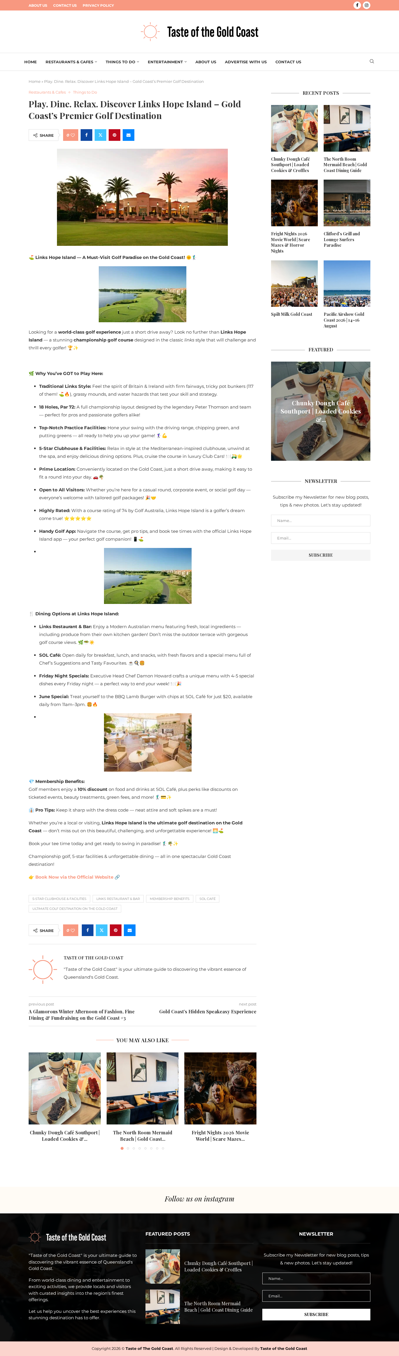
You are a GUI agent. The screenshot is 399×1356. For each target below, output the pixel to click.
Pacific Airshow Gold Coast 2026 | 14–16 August (344, 319)
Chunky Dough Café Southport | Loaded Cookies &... (65, 1135)
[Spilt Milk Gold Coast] (294, 283)
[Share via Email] (128, 135)
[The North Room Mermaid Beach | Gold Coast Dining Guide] (143, 1088)
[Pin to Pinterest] (114, 135)
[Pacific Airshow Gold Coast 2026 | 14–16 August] (347, 283)
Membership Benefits (170, 899)
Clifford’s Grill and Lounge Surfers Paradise (342, 239)
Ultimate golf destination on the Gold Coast (74, 909)
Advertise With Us (246, 61)
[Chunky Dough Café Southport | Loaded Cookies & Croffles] (65, 1088)
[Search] (372, 61)
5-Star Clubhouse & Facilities (59, 899)
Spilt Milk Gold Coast (291, 314)
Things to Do (120, 61)
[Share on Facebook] (86, 135)
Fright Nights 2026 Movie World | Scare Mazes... (220, 1135)
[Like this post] (73, 135)
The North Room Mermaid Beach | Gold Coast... (142, 1135)
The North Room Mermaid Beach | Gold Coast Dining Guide (345, 164)
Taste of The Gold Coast (149, 1348)
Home (30, 61)
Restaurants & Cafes (69, 61)
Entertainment (165, 61)
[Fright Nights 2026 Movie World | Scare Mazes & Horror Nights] (220, 1088)
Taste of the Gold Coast (93, 958)
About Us (38, 5)
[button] (36, 1101)
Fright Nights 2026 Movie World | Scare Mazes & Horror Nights (290, 242)
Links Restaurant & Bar (118, 899)
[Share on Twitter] (100, 135)
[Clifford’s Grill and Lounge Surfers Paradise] (347, 203)
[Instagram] (366, 5)
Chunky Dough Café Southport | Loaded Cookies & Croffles (290, 164)
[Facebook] (357, 5)
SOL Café (208, 899)
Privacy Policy (98, 5)
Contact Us (65, 5)
